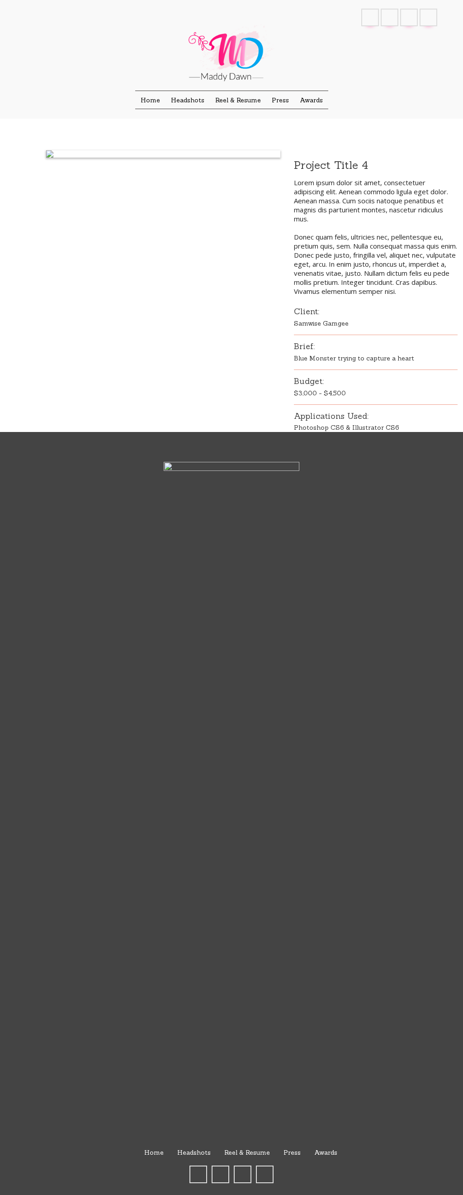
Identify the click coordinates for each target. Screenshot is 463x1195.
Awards (325, 1152)
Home (154, 1152)
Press (292, 1152)
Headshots (194, 1152)
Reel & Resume (247, 1152)
